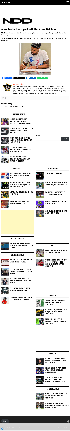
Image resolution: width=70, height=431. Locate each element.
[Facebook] (5, 98)
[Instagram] (3, 98)
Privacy (5, 421)
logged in (11, 106)
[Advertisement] (17, 222)
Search (38, 136)
